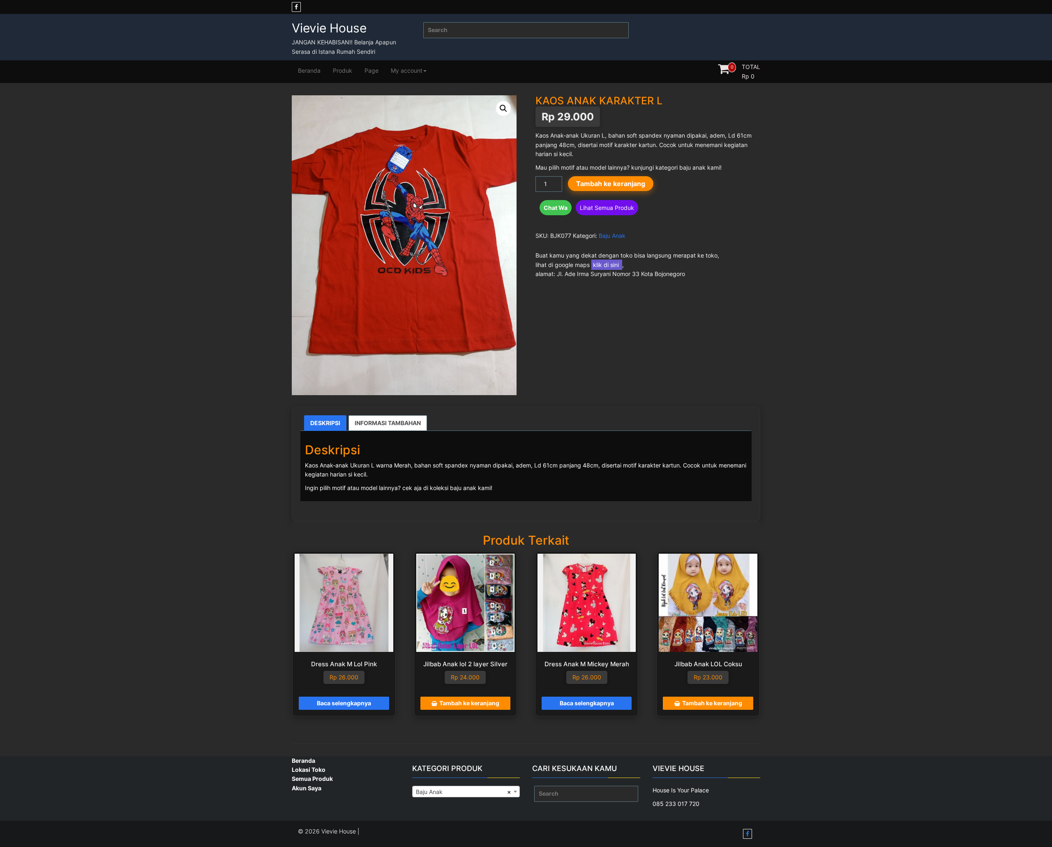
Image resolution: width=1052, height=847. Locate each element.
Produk (342, 70)
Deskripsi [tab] (325, 422)
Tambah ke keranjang (610, 184)
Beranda (309, 70)
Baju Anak (612, 235)
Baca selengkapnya (344, 703)
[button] (503, 108)
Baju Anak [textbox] (464, 791)
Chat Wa (556, 207)
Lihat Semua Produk (607, 207)
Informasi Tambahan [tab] (388, 422)
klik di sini (607, 264)
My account (406, 70)
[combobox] (466, 791)
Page (371, 70)
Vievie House (329, 28)
